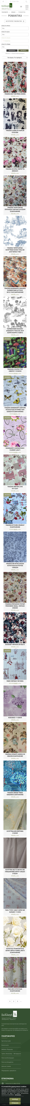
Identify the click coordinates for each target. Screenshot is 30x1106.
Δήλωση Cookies (6, 1066)
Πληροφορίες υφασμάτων (9, 1070)
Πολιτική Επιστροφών (8, 1058)
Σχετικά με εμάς (6, 1041)
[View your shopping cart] (21, 6)
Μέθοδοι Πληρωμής (7, 1049)
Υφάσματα (5, 12)
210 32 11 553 (15, 1)
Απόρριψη (15, 1103)
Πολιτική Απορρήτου (7, 1062)
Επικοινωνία (5, 1045)
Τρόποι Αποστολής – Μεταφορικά (11, 1053)
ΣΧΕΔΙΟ (13, 12)
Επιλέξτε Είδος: (6, 32)
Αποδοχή (15, 1099)
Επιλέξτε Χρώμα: (6, 44)
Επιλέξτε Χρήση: (6, 25)
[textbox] (15, 28)
